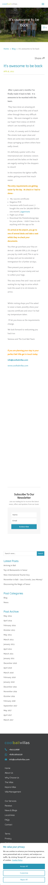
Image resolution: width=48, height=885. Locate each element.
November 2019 (10, 691)
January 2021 (9, 658)
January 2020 (9, 682)
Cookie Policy (17, 860)
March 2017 (8, 720)
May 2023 (8, 635)
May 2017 (7, 710)
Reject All (24, 880)
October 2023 (9, 630)
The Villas (9, 782)
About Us (9, 773)
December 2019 (10, 687)
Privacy (8, 838)
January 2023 (9, 644)
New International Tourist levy (17, 575)
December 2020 (10, 663)
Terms (7, 833)
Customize (24, 873)
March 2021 (8, 654)
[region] (24, 864)
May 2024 (8, 616)
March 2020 (9, 673)
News (6, 602)
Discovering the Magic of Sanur (17, 584)
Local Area (10, 815)
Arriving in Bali (10, 565)
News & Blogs (11, 810)
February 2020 (10, 677)
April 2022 (8, 649)
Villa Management (13, 792)
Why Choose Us (12, 777)
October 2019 (9, 696)
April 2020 (8, 668)
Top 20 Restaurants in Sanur (15, 570)
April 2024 (8, 621)
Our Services (10, 801)
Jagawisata (25, 212)
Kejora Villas (10, 787)
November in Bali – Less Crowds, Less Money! (23, 579)
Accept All (24, 866)
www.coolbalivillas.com (18, 366)
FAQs (7, 820)
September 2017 (10, 706)
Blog (24, 31)
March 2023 (9, 640)
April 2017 (8, 715)
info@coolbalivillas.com (18, 360)
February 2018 (9, 701)
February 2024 (10, 625)
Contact (8, 824)
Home (7, 768)
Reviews (8, 805)
